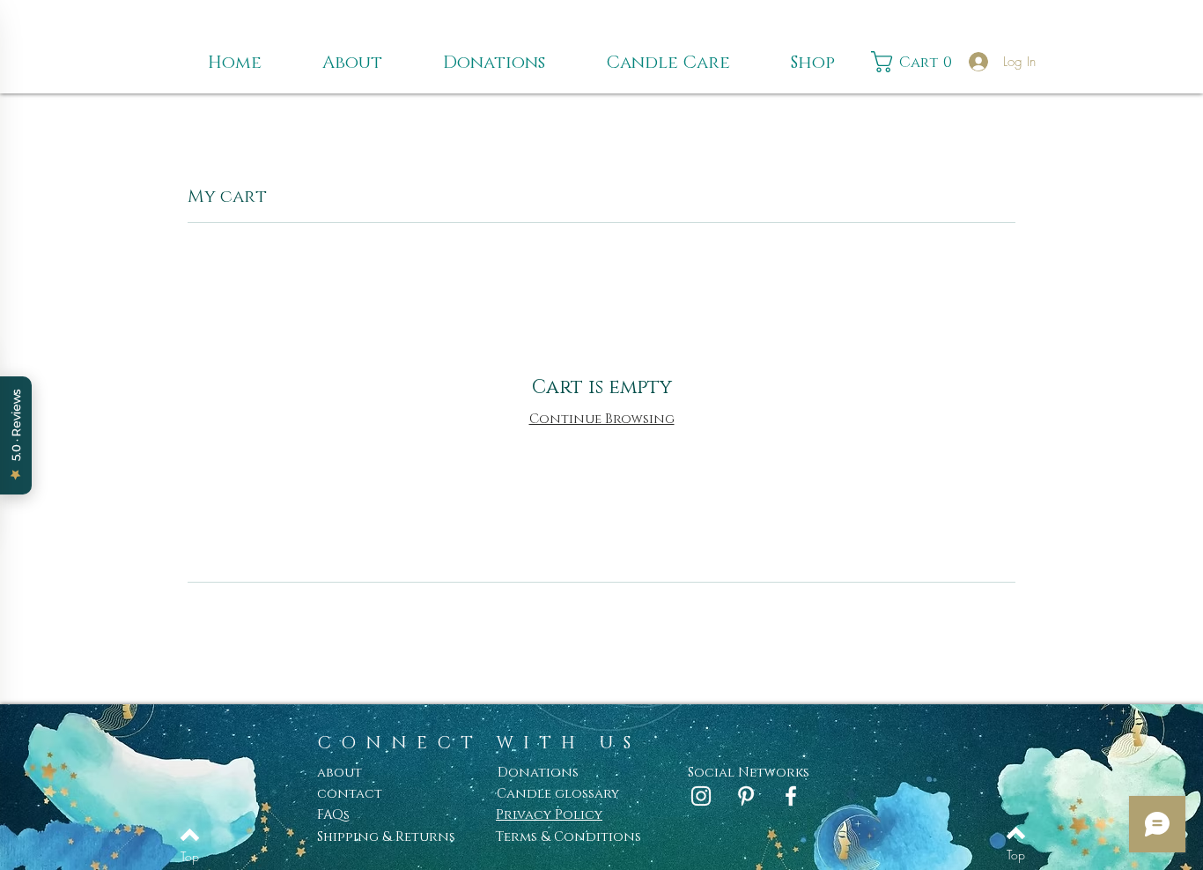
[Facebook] (791, 796)
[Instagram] (701, 796)
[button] (916, 61)
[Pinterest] (746, 796)
